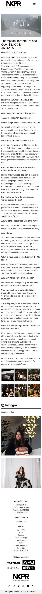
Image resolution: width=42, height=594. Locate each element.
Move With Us (8, 66)
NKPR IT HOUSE (21, 551)
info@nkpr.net (21, 521)
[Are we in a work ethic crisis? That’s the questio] (21, 435)
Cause (21, 543)
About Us (21, 530)
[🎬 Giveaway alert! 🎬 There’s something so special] (21, 477)
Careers (21, 535)
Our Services (21, 540)
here (24, 364)
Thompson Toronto (19, 57)
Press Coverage (21, 538)
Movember (13, 78)
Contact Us (21, 548)
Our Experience (21, 545)
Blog (21, 532)
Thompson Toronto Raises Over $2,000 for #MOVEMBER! (19, 44)
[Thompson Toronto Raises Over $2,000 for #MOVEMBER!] (21, 25)
